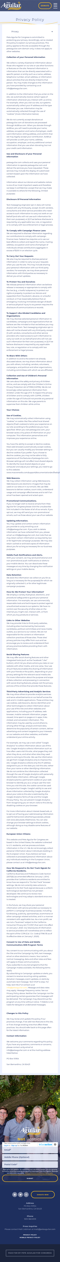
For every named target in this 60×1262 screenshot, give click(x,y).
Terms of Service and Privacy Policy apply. (39, 1173)
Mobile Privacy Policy (30, 1237)
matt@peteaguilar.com (44, 1229)
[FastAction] (45, 1144)
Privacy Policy (30, 1235)
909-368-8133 (30, 1219)
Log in (6, 1145)
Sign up (14, 1145)
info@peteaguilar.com (17, 987)
